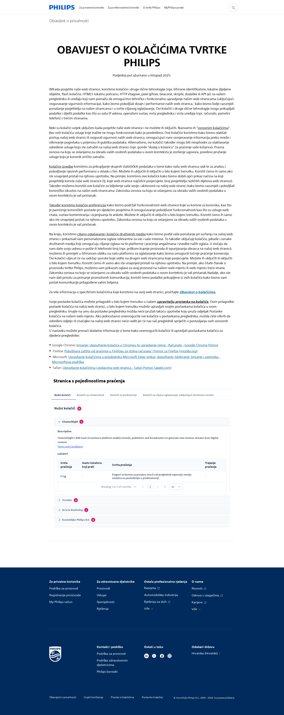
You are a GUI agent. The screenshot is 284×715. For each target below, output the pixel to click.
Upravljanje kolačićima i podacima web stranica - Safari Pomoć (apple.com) (117, 367)
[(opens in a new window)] (146, 655)
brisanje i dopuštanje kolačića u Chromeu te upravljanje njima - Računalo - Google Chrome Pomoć (147, 345)
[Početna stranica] (62, 7)
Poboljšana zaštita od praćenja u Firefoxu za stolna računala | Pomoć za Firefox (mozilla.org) (131, 351)
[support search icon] (233, 7)
